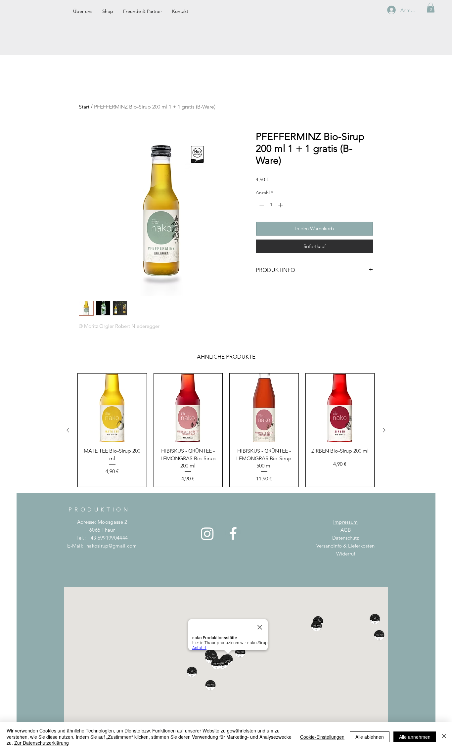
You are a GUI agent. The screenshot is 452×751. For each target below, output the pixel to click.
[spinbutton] (271, 205)
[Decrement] (261, 205)
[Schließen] (444, 737)
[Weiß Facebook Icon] (233, 533)
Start (84, 107)
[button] (431, 8)
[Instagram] (207, 533)
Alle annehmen (414, 736)
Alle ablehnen (369, 736)
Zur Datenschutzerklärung (41, 742)
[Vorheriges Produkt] (68, 430)
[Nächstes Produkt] (384, 430)
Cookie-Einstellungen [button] (322, 736)
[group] (226, 430)
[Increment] (281, 205)
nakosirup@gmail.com (111, 546)
